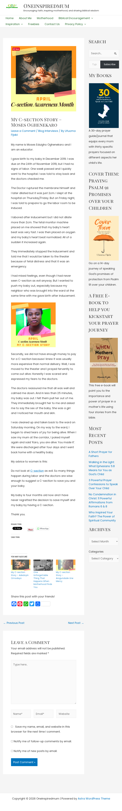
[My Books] (104, 105)
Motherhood (45, 18)
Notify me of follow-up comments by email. (43, 741)
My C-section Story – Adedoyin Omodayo (20, 575)
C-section (37, 471)
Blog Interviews (48, 131)
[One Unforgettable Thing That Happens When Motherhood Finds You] (43, 565)
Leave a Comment (23, 131)
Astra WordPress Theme (94, 798)
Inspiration (13, 24)
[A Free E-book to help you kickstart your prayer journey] (104, 360)
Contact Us (52, 24)
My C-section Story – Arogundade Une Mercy (64, 577)
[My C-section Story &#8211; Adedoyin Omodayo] (20, 565)
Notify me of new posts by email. (35, 751)
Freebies (33, 24)
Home (10, 18)
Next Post (76, 623)
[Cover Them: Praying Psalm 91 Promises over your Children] (104, 238)
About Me (25, 18)
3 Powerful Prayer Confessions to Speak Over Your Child (103, 484)
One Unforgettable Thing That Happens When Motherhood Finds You (42, 580)
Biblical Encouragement (74, 18)
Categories (96, 551)
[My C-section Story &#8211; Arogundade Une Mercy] (65, 565)
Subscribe (109, 64)
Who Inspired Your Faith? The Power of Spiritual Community (102, 516)
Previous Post (13, 623)
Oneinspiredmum (46, 5)
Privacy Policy (74, 24)
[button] (91, 18)
